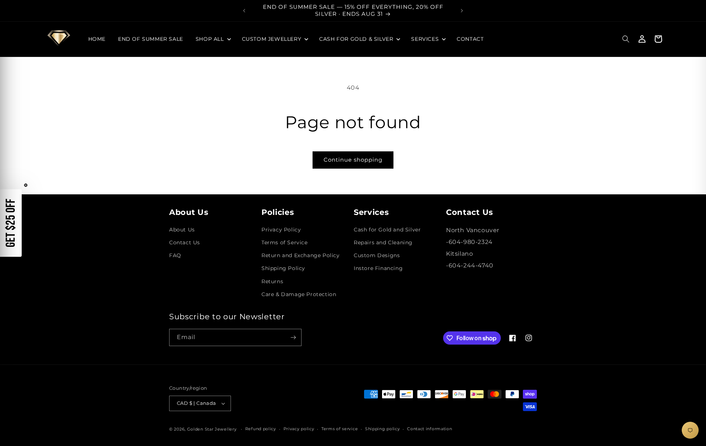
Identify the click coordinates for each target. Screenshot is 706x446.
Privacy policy (299, 428)
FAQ (175, 255)
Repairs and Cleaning (383, 242)
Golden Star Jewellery (212, 429)
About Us (182, 229)
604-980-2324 (471, 241)
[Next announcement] (462, 11)
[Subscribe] (293, 337)
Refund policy (260, 428)
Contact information (429, 428)
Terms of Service (284, 242)
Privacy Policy (281, 229)
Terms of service (339, 428)
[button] (212, 39)
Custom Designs (377, 255)
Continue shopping (353, 159)
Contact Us (184, 242)
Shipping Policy (283, 268)
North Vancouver (472, 230)
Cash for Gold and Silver (387, 229)
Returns (272, 281)
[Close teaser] (26, 185)
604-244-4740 (471, 265)
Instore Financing (378, 268)
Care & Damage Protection (298, 294)
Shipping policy (382, 428)
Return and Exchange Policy (300, 255)
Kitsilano (459, 253)
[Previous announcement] (244, 11)
